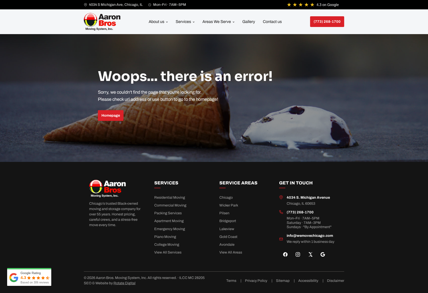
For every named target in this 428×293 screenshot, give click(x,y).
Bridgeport (227, 221)
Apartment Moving (169, 221)
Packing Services (168, 213)
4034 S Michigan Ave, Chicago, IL (116, 4)
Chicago (226, 197)
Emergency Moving (169, 229)
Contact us (272, 21)
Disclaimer (335, 281)
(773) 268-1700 (300, 212)
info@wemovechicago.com (310, 235)
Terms (233, 281)
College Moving (166, 244)
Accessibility (310, 281)
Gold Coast (228, 237)
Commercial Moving (170, 205)
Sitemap (285, 281)
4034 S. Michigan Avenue (308, 197)
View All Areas (230, 252)
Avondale (227, 244)
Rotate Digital (124, 283)
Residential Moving (169, 197)
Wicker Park (228, 205)
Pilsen (224, 213)
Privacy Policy (258, 281)
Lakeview (226, 229)
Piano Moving (165, 237)
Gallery (248, 21)
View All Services (167, 252)
